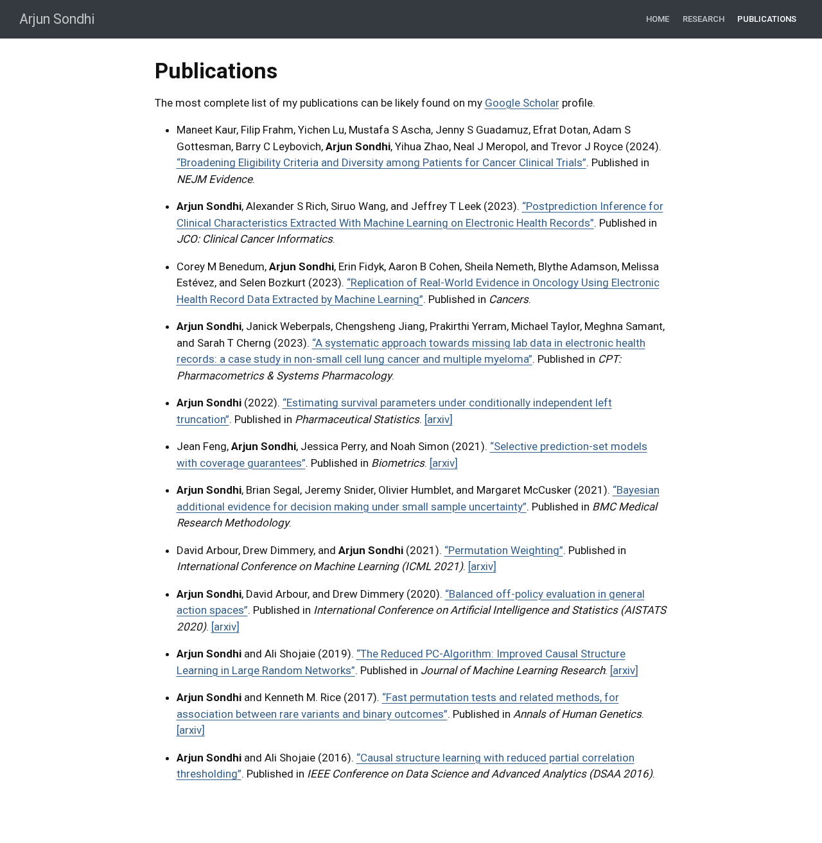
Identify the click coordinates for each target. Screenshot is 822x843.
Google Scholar (522, 102)
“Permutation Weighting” (503, 550)
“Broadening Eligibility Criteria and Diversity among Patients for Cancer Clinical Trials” (381, 162)
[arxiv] (438, 419)
